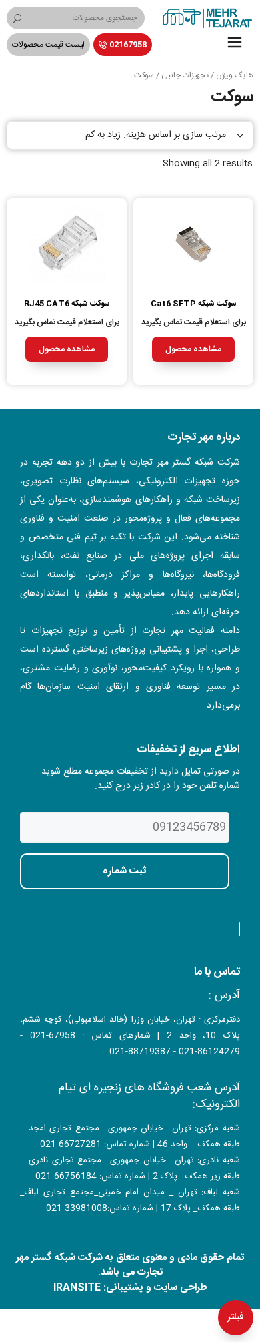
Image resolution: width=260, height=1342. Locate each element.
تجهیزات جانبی (185, 75)
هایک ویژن (234, 75)
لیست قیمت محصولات (48, 44)
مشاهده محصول (193, 349)
